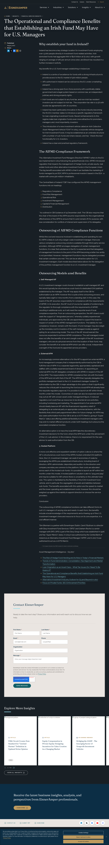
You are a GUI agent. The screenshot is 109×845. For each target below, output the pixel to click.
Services (43, 7)
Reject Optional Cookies (83, 837)
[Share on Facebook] (14, 50)
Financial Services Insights (31, 16)
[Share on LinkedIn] (8, 50)
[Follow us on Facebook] (92, 823)
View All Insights (14, 772)
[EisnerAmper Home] (15, 7)
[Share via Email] (17, 50)
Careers (82, 2)
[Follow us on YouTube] (97, 823)
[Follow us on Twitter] (87, 823)
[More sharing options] (20, 50)
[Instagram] (103, 823)
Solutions (72, 7)
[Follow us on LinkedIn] (81, 823)
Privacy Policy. (7, 838)
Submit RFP (26, 823)
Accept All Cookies (83, 841)
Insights (85, 7)
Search (102, 2)
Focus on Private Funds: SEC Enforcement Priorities (63, 583)
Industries (57, 7)
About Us (99, 7)
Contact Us (74, 2)
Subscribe (21, 807)
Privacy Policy (42, 674)
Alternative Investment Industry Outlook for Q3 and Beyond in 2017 (70, 580)
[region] (54, 837)
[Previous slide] (5, 768)
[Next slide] (14, 768)
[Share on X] (11, 50)
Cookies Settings (83, 832)
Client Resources (91, 2)
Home (8, 16)
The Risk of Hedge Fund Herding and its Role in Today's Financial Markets (73, 558)
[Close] (106, 837)
